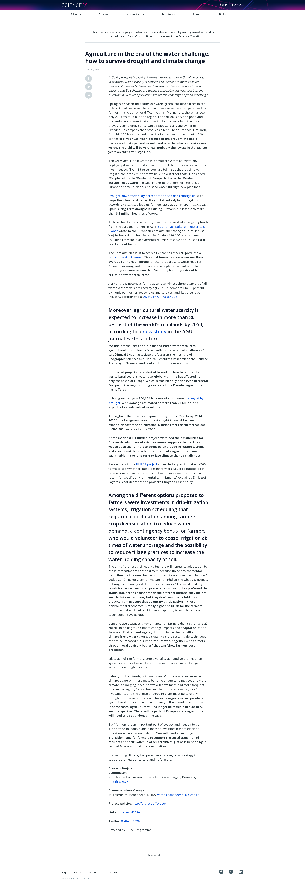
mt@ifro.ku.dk (118, 781)
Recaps (197, 14)
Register (236, 4)
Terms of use (112, 872)
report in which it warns (125, 257)
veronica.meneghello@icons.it (178, 795)
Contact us (93, 872)
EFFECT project (146, 464)
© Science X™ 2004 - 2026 (75, 878)
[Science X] (74, 5)
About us (77, 872)
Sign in (223, 4)
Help (64, 872)
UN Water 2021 (168, 297)
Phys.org (103, 14)
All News (76, 14)
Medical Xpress (135, 14)
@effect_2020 (130, 821)
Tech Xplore (168, 14)
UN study (149, 297)
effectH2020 (131, 812)
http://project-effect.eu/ (149, 803)
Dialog (223, 14)
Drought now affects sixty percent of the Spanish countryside (152, 196)
